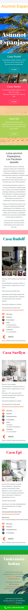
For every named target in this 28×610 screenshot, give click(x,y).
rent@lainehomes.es (14, 578)
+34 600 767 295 (10, 576)
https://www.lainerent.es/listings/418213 (13, 406)
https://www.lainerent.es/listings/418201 (13, 310)
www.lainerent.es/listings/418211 (11, 514)
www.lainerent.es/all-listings (14, 586)
